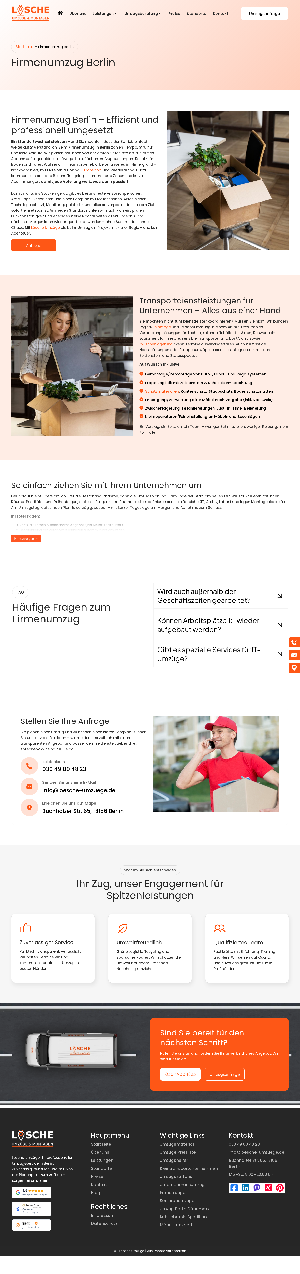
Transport (92, 170)
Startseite (24, 46)
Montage (162, 326)
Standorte (197, 13)
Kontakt (221, 13)
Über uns (77, 13)
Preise (174, 13)
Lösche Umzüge (45, 227)
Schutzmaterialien (162, 391)
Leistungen (103, 13)
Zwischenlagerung (156, 344)
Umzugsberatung (141, 13)
